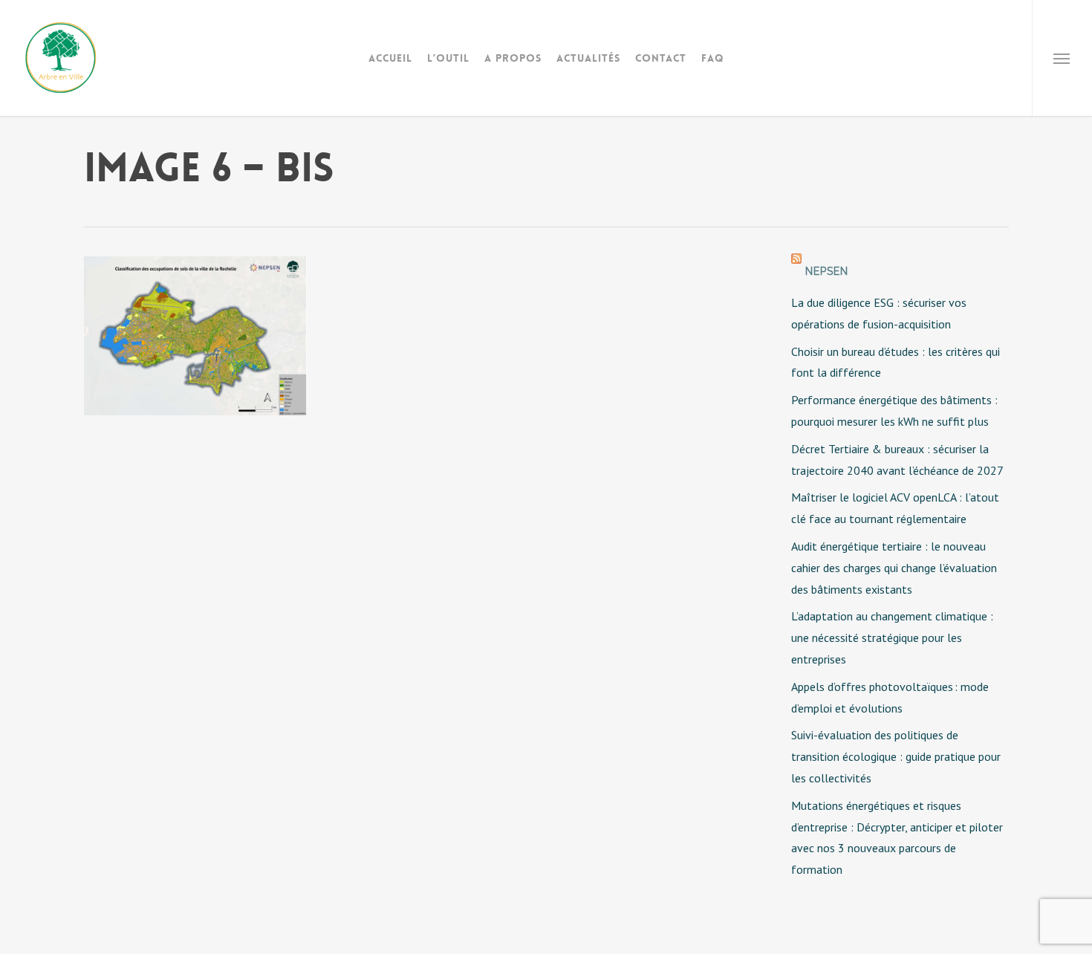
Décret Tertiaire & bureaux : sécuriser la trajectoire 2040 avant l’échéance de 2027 (897, 459)
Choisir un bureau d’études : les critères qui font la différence (895, 362)
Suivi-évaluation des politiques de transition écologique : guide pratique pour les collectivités (896, 756)
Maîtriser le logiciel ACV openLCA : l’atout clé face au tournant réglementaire (895, 508)
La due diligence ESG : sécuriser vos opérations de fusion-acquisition (878, 313)
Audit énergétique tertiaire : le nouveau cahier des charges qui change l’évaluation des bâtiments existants (894, 568)
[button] (1062, 58)
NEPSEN (826, 271)
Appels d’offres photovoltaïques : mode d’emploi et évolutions (890, 697)
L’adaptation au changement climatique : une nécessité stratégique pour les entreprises (892, 637)
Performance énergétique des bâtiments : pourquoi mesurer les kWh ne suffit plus (894, 410)
